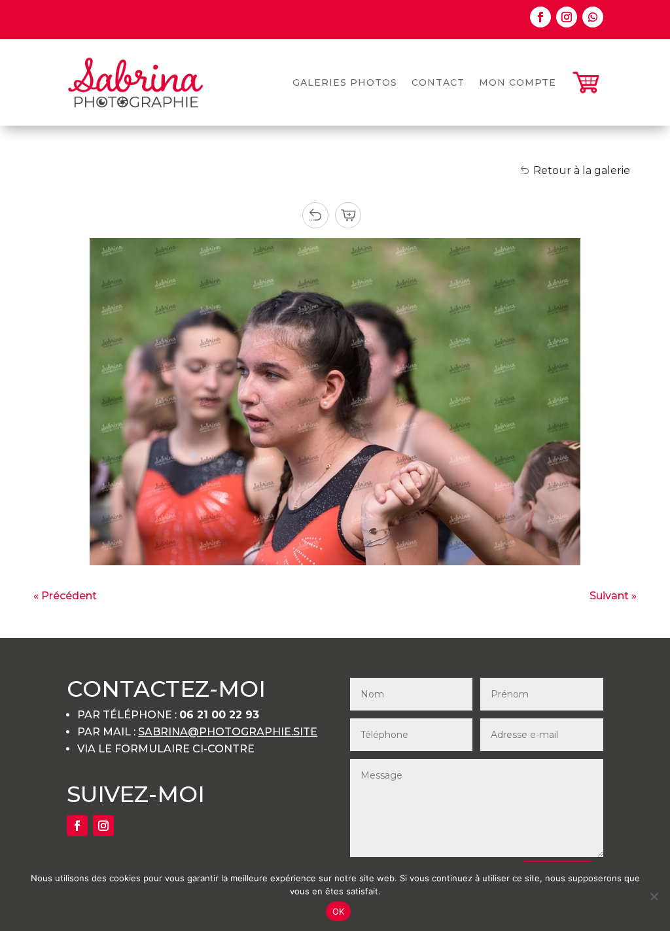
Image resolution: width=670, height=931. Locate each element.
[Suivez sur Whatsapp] (592, 17)
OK (338, 911)
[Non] (653, 896)
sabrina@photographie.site (227, 732)
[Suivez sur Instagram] (566, 17)
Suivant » (613, 595)
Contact (438, 82)
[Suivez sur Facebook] (540, 17)
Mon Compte (517, 82)
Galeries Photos (344, 82)
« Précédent (65, 595)
